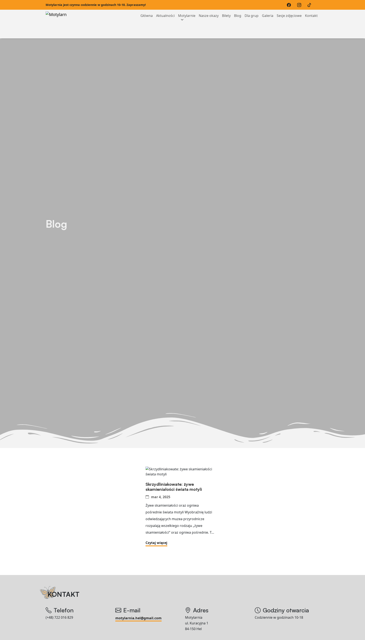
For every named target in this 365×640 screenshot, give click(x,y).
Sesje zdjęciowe (289, 15)
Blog (237, 15)
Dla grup (252, 15)
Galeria (267, 15)
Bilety (226, 15)
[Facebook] (290, 5)
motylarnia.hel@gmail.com (138, 618)
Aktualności (165, 15)
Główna (146, 15)
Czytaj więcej (156, 542)
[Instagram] (300, 5)
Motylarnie (186, 15)
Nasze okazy (209, 15)
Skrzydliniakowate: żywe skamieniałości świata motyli (174, 487)
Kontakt (311, 15)
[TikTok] (310, 5)
